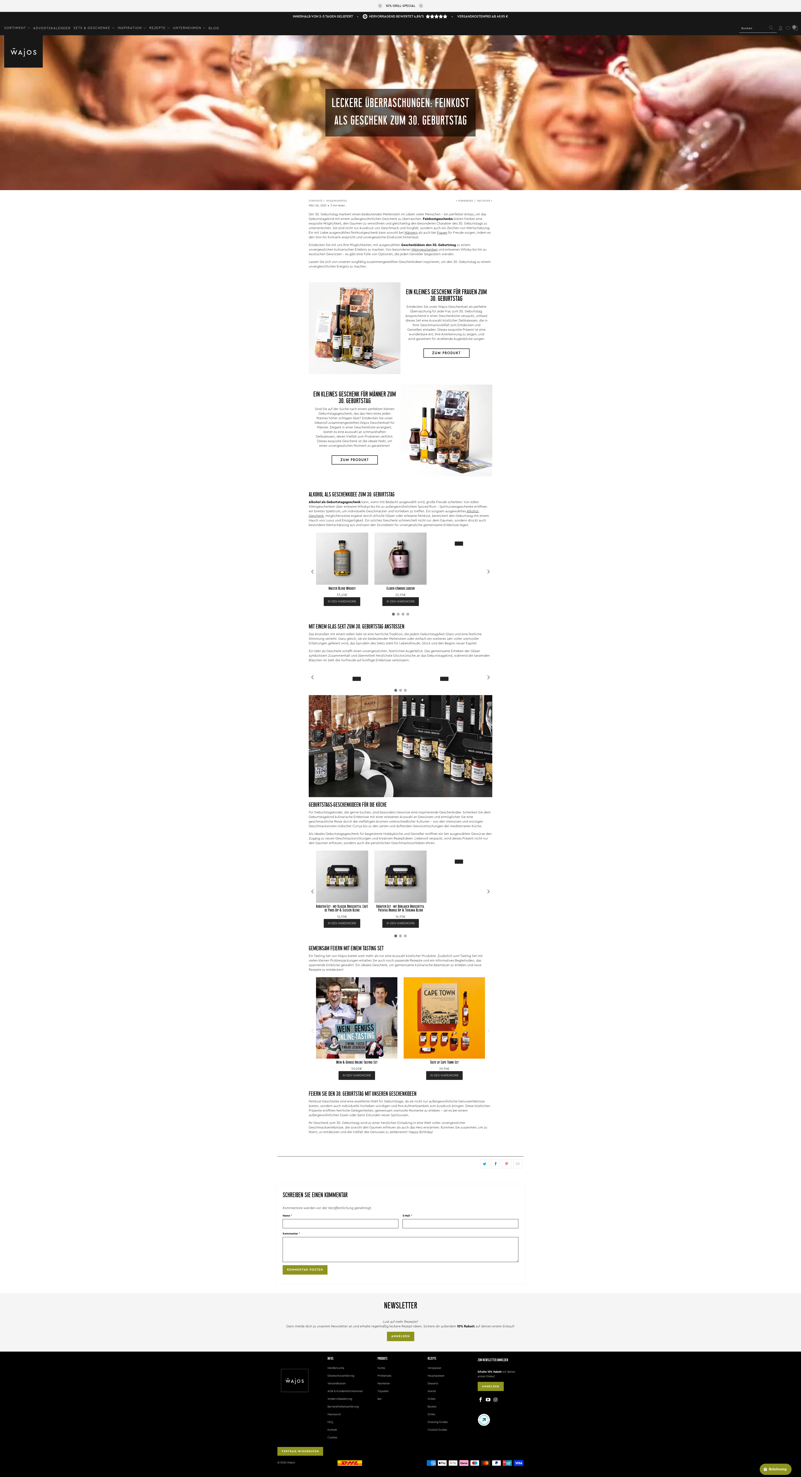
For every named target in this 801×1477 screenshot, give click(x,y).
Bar (380, 1398)
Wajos (291, 1462)
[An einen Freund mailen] (517, 1164)
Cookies (332, 1437)
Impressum (334, 1414)
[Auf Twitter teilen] (484, 1164)
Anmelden (400, 1336)
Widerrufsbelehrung (339, 1398)
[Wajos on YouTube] (488, 1400)
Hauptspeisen (436, 1375)
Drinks (431, 1414)
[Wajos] (23, 51)
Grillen (432, 1398)
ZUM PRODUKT (446, 353)
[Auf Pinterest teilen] (506, 1164)
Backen (432, 1406)
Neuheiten (384, 1383)
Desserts (433, 1383)
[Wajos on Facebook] (481, 1400)
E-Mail (407, 1215)
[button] (17, 28)
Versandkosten (336, 1383)
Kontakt (332, 1429)
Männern (411, 232)
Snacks (432, 1391)
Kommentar (291, 1233)
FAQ (330, 1422)
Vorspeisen (434, 1368)
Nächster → (484, 200)
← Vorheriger (464, 200)
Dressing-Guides (438, 1422)
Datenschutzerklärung (340, 1375)
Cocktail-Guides (437, 1429)
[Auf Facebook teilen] (495, 1164)
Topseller (383, 1391)
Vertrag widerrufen (300, 1451)
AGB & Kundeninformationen (345, 1391)
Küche (381, 1368)
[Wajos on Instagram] (495, 1400)
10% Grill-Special (400, 6)
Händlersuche (335, 1368)
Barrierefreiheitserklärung (343, 1406)
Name (287, 1215)
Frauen (442, 232)
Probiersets (385, 1375)
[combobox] (758, 28)
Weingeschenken (424, 249)
